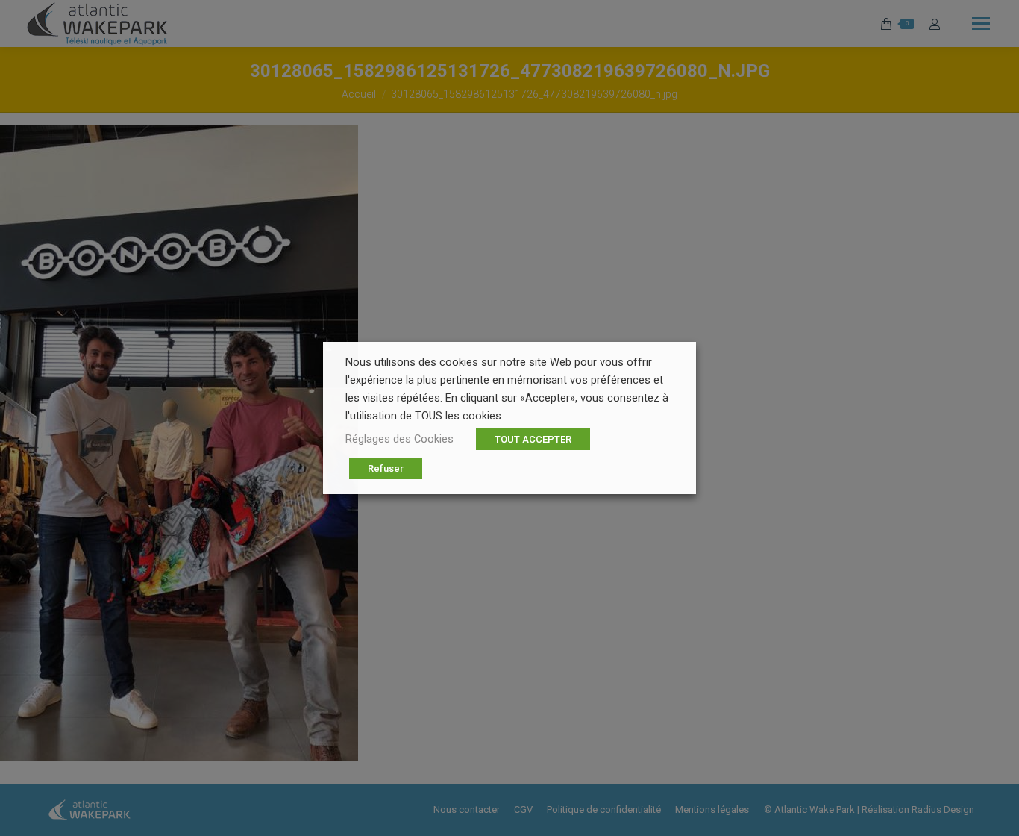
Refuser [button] (386, 468)
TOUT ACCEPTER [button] (533, 439)
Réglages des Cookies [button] (399, 439)
